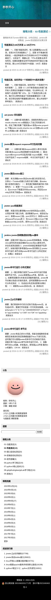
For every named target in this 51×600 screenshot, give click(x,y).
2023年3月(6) (9, 493)
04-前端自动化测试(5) (13, 455)
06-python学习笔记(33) (13, 463)
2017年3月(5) (9, 537)
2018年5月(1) (9, 526)
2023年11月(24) (10, 486)
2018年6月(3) (9, 523)
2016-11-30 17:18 (19, 351)
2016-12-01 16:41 (19, 225)
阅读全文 (19, 101)
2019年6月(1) (9, 512)
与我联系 (7, 418)
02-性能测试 (41, 31)
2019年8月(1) (9, 504)
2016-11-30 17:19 (18, 290)
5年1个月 (12, 403)
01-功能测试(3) (10, 444)
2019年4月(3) (9, 519)
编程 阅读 (13, 406)
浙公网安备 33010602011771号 (18, 583)
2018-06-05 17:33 (19, 134)
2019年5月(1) (9, 515)
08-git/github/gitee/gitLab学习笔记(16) (19, 470)
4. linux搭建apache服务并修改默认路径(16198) (23, 565)
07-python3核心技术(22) (14, 466)
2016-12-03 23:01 (18, 196)
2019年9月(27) (10, 501)
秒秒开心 (8, 7)
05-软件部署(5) (10, 459)
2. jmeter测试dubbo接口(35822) (17, 557)
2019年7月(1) (9, 508)
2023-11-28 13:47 (19, 70)
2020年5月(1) (9, 497)
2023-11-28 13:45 (19, 105)
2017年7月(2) (9, 534)
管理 (7, 23)
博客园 (19, 580)
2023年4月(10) (10, 490)
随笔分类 (7, 439)
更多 (6, 541)
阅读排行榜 (8, 549)
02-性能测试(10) (11, 448)
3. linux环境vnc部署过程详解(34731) (19, 561)
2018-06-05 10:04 (19, 164)
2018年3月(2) (9, 530)
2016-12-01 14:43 (18, 257)
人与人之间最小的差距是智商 (15, 413)
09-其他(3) (8, 474)
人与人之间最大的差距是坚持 (15, 416)
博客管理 (14, 418)
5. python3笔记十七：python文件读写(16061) (22, 568)
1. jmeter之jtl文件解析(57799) (16, 554)
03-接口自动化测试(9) (13, 452)
